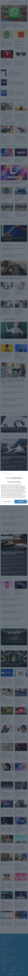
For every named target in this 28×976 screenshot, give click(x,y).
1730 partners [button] (9, 484)
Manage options (7, 501)
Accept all (20, 501)
